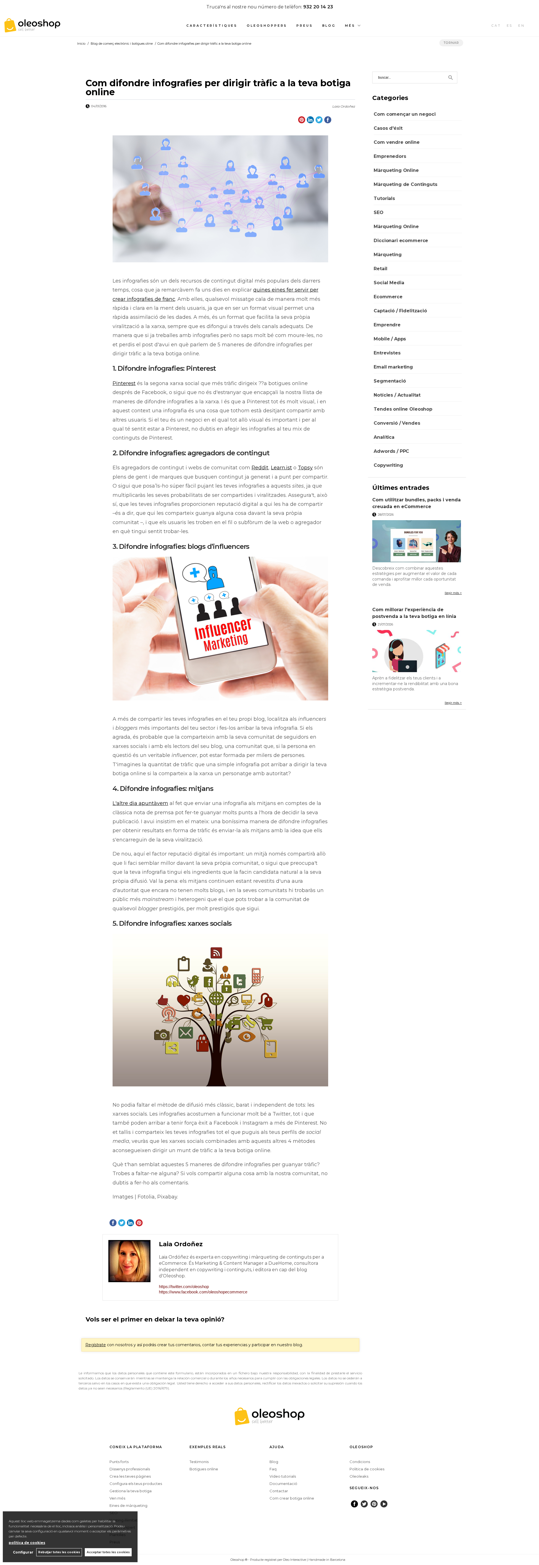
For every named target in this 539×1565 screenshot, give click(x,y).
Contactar (279, 1491)
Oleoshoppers (267, 26)
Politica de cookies (367, 1469)
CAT (496, 26)
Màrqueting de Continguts (405, 184)
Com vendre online (396, 142)
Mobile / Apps (390, 339)
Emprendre (387, 324)
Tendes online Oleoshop (403, 409)
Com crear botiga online (292, 1498)
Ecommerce (388, 296)
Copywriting (388, 465)
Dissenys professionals (129, 1469)
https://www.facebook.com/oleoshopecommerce (203, 1291)
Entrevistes (387, 353)
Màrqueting (387, 254)
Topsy (305, 468)
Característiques (211, 26)
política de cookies (27, 1543)
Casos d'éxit (388, 128)
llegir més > (453, 593)
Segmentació (390, 381)
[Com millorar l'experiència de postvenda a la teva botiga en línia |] (417, 651)
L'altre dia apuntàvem (140, 803)
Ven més (117, 1498)
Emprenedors (390, 156)
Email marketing (393, 367)
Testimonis (199, 1461)
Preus (304, 26)
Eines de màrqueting (128, 1505)
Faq (273, 1469)
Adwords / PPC (391, 451)
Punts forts (119, 1461)
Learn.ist (281, 468)
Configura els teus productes (135, 1483)
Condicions (360, 1461)
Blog (329, 26)
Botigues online (203, 1469)
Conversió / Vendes (397, 423)
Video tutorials (283, 1476)
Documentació (283, 1483)
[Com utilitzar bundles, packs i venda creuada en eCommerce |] (417, 541)
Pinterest (124, 383)
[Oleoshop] (32, 29)
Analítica (384, 437)
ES (510, 26)
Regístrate (95, 1344)
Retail (380, 268)
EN (521, 26)
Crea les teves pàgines (130, 1476)
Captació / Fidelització (400, 310)
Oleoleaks (359, 1476)
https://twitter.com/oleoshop (184, 1286)
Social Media (389, 282)
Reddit (260, 468)
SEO (378, 212)
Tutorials (384, 198)
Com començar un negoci (404, 114)
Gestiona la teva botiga (130, 1491)
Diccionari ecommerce (401, 240)
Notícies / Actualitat (397, 395)
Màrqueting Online (396, 170)
